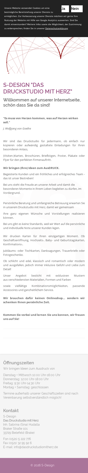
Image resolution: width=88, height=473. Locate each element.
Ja (63, 9)
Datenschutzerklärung (56, 28)
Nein (75, 9)
